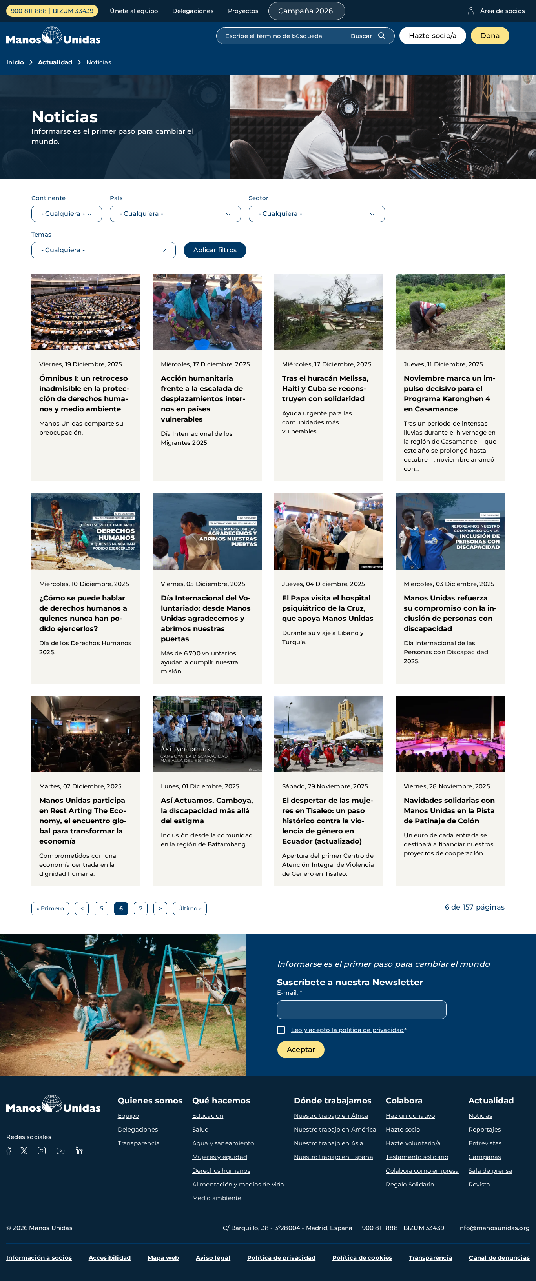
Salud (200, 1129)
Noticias (480, 1115)
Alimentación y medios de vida (238, 1184)
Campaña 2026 (305, 11)
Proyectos (243, 11)
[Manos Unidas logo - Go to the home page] (53, 41)
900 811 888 (29, 11)
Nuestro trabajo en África (331, 1115)
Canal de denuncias (499, 1257)
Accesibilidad (110, 1257)
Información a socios (39, 1257)
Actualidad (55, 62)
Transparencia (139, 1143)
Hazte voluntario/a (413, 1143)
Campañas (485, 1157)
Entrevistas (485, 1143)
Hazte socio (403, 1129)
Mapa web (163, 1257)
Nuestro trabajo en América (335, 1129)
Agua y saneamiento (223, 1143)
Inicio (15, 62)
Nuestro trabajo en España (333, 1157)
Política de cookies (362, 1257)
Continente (48, 198)
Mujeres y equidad (219, 1157)
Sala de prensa (490, 1170)
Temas (41, 234)
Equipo (128, 1115)
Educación (208, 1115)
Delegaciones (192, 11)
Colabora (404, 1100)
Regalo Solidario (410, 1184)
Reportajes (485, 1129)
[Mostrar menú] (522, 36)
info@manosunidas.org (494, 1228)
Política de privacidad (281, 1257)
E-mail (289, 992)
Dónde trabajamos (333, 1100)
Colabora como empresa (422, 1170)
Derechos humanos (221, 1170)
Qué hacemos (221, 1100)
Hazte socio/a (433, 35)
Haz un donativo (410, 1115)
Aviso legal (213, 1257)
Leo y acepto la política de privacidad (347, 1030)
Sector (258, 198)
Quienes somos (150, 1100)
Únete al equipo (134, 11)
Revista (479, 1184)
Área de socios (502, 11)
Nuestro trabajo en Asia (329, 1143)
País (116, 198)
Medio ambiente (217, 1198)
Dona (490, 35)
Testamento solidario (417, 1157)
